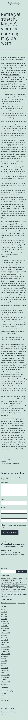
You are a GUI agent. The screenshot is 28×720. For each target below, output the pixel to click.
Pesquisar (4, 568)
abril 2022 (4, 637)
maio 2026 (4, 616)
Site (2, 516)
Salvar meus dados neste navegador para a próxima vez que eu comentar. (14, 526)
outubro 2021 (5, 651)
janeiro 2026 (4, 626)
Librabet (3, 693)
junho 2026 (4, 614)
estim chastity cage (7, 353)
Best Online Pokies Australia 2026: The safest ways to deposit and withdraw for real (14, 583)
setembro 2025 (5, 633)
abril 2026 (4, 619)
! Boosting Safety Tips (7, 691)
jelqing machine (21, 379)
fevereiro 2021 (5, 670)
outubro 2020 (5, 679)
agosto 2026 (4, 609)
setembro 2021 (5, 654)
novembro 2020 (5, 677)
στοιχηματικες (5, 700)
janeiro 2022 (4, 644)
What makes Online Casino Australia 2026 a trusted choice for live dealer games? (13, 590)
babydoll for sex (10, 206)
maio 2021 (4, 663)
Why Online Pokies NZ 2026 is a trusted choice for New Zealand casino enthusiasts (13, 586)
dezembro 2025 (5, 628)
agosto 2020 (4, 684)
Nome (3, 499)
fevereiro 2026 (5, 623)
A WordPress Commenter (8, 603)
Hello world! (21, 603)
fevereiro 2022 (5, 642)
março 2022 (4, 640)
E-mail (3, 508)
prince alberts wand (19, 86)
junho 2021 (4, 661)
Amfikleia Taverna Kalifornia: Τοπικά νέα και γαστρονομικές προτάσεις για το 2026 (14, 579)
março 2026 (4, 621)
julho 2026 (4, 612)
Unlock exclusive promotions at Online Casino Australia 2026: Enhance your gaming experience (14, 594)
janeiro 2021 (4, 672)
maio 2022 (4, 635)
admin (4, 461)
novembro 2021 (5, 649)
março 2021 (4, 668)
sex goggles (21, 281)
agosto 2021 (4, 656)
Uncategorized (15, 463)
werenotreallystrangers (8, 77)
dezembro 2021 (5, 647)
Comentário (5, 482)
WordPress (4, 714)
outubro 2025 (5, 630)
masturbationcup (18, 233)
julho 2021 (4, 658)
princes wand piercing (13, 75)
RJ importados (14, 3)
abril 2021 (4, 665)
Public (2, 695)
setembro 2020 (5, 682)
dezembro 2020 (5, 675)
